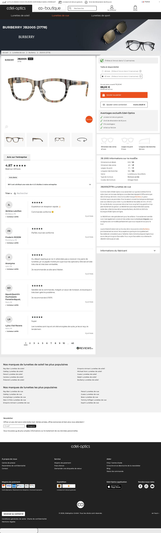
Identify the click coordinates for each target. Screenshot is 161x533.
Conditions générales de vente (14, 519)
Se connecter (111, 10)
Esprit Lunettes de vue (90, 403)
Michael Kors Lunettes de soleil (89, 371)
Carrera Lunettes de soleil (13, 377)
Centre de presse (8, 463)
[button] (16, 8)
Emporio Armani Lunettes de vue (16, 403)
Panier (135, 10)
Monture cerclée (133, 177)
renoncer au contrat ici (13, 514)
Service (57, 459)
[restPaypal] (20, 486)
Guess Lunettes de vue (90, 394)
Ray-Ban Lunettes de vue (13, 391)
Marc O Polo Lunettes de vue (14, 400)
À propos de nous (9, 459)
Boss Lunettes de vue (89, 397)
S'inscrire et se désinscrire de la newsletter (123, 466)
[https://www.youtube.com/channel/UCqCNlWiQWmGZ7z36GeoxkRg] (152, 486)
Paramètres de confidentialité (13, 466)
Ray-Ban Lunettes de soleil (13, 368)
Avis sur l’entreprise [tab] (17, 157)
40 (72, 343)
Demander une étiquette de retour (68, 468)
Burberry (32, 52)
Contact (5, 468)
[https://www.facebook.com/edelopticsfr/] (140, 486)
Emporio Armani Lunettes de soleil (91, 368)
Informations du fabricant (113, 250)
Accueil (5, 52)
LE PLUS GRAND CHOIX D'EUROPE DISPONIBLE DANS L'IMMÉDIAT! (31, 2)
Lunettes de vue (18, 52)
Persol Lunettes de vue (90, 391)
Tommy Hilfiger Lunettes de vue (93, 400)
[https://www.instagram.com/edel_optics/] (146, 486)
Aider (109, 459)
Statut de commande (115, 471)
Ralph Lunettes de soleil (86, 377)
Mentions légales (8, 522)
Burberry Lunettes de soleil (88, 380)
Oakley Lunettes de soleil (13, 371)
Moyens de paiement (62, 463)
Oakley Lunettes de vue (12, 394)
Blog (108, 468)
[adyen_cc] (3, 486)
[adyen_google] (32, 486)
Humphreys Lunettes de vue (14, 397)
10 (64, 343)
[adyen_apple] (27, 486)
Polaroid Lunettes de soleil (13, 380)
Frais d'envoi (59, 466)
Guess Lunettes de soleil (87, 374)
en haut (155, 513)
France (147, 2)
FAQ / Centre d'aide (114, 463)
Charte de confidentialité (37, 519)
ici (16, 431)
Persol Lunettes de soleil (13, 374)
